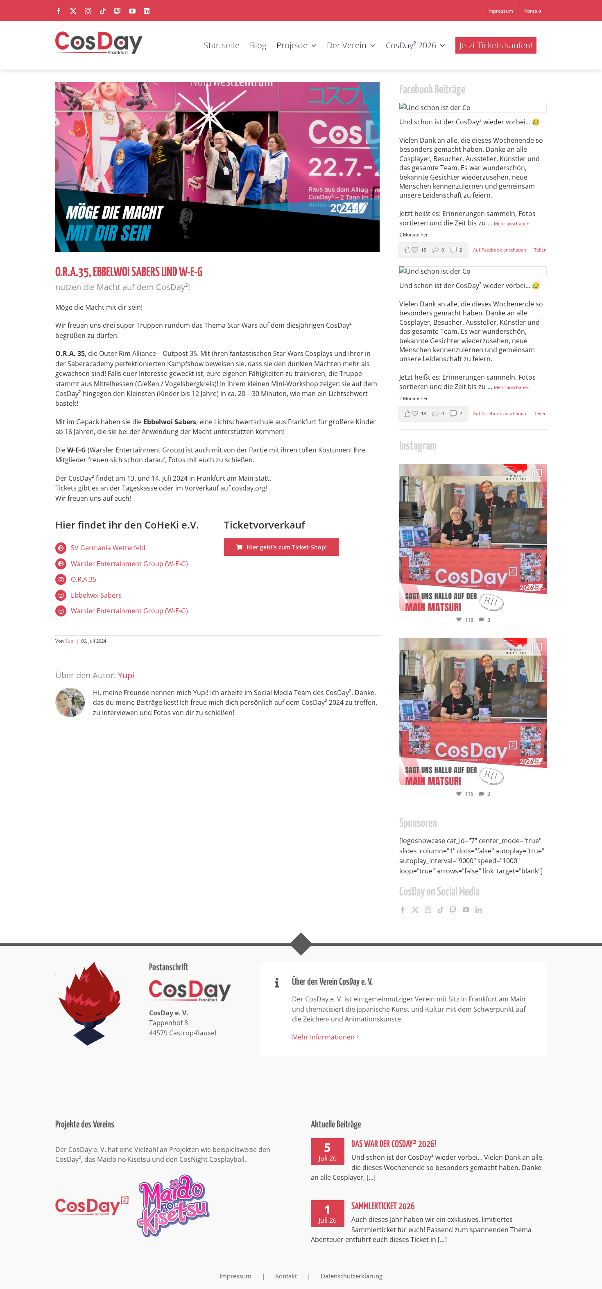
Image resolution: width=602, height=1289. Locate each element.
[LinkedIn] (478, 910)
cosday (472, 471)
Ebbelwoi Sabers (96, 595)
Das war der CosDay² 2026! (394, 1144)
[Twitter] (415, 910)
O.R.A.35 (83, 579)
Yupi (70, 641)
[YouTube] (466, 910)
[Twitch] (453, 910)
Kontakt (286, 1276)
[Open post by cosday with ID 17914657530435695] (473, 537)
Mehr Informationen (323, 1037)
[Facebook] (402, 910)
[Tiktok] (440, 910)
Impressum (235, 1276)
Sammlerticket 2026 (383, 1206)
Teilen (540, 250)
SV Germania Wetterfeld (108, 547)
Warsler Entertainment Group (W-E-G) (129, 563)
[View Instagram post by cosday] (538, 601)
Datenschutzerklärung (351, 1276)
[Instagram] (428, 910)
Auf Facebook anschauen (500, 250)
